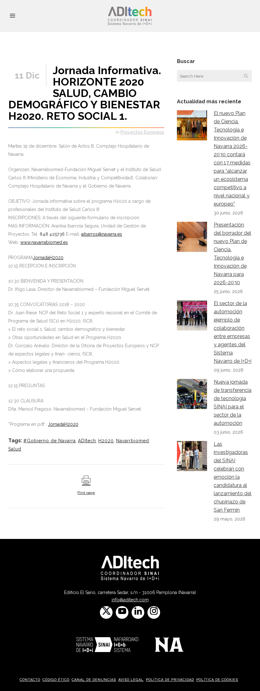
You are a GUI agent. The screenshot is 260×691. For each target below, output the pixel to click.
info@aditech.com (130, 599)
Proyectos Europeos (142, 132)
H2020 (106, 440)
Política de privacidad (170, 680)
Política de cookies (217, 680)
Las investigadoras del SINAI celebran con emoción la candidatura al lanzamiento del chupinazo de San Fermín (232, 477)
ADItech (87, 440)
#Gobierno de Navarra (49, 440)
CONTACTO (30, 680)
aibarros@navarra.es (101, 234)
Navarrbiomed (132, 440)
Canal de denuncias (94, 680)
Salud (14, 448)
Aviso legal (131, 680)
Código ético (55, 680)
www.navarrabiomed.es (44, 242)
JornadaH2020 (48, 257)
